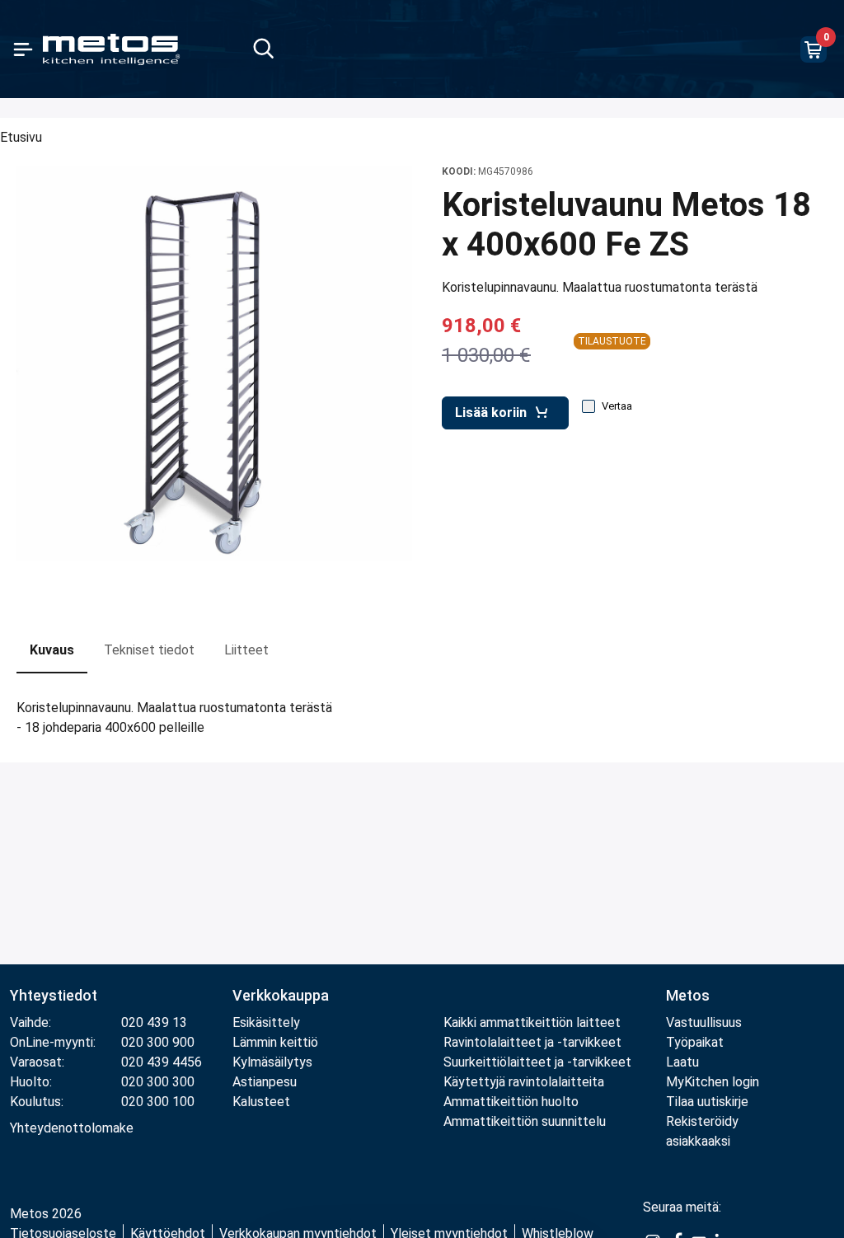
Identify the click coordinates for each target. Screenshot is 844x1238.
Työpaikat (695, 1042)
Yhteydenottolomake (72, 1128)
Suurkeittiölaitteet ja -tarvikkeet (537, 1062)
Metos (688, 995)
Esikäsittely (266, 1022)
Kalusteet (261, 1101)
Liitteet (246, 650)
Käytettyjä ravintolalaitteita (523, 1082)
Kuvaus (52, 650)
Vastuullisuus (704, 1022)
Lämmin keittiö (275, 1042)
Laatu (682, 1062)
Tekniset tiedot (149, 650)
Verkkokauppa (280, 995)
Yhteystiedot (53, 995)
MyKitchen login (712, 1082)
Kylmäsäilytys (272, 1062)
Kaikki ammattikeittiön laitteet (532, 1022)
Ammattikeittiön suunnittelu (524, 1121)
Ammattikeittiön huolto (511, 1101)
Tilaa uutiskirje (707, 1101)
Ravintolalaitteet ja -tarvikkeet (532, 1042)
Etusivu (21, 137)
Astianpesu (264, 1082)
